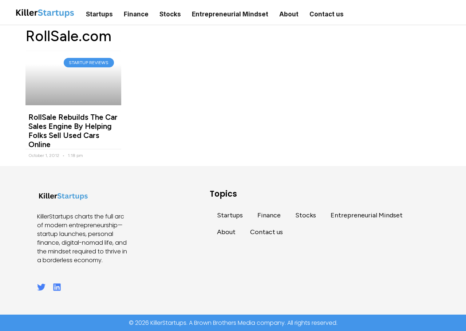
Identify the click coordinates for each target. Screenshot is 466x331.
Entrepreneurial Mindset (230, 14)
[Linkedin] (57, 287)
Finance (136, 14)
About (289, 14)
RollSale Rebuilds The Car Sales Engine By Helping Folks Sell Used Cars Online (73, 131)
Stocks (170, 14)
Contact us (326, 14)
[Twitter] (41, 287)
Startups (99, 14)
